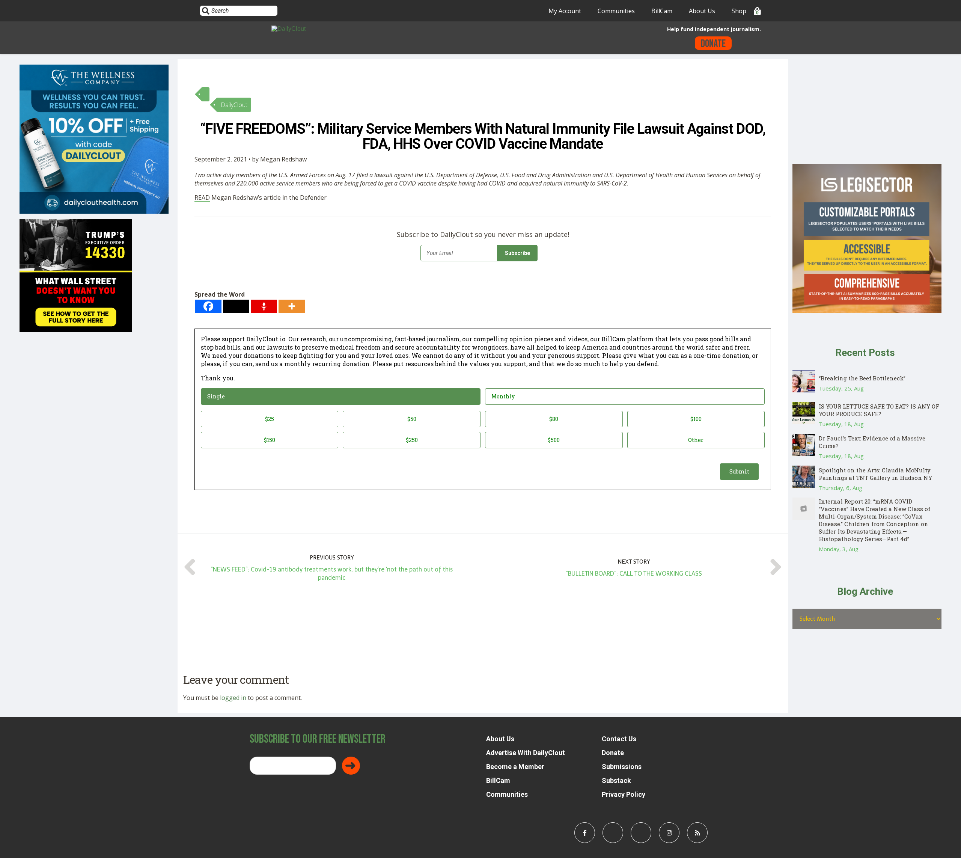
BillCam (661, 11)
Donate (713, 44)
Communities (616, 11)
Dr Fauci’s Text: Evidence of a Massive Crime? (872, 441)
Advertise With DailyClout (525, 753)
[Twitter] (236, 306)
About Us (702, 11)
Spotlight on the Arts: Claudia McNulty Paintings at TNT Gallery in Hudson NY (875, 473)
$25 (269, 418)
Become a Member (515, 767)
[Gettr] (264, 306)
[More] (292, 306)
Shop (739, 11)
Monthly (503, 396)
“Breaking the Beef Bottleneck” (862, 378)
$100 (696, 418)
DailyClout (234, 105)
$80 (553, 418)
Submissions (622, 767)
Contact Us (619, 739)
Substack (616, 780)
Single (216, 396)
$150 (269, 439)
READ (202, 197)
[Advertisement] (866, 111)
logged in (233, 698)
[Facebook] (208, 306)
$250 (412, 439)
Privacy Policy (623, 794)
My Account (564, 11)
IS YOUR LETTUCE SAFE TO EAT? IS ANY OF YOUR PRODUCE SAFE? (879, 410)
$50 (411, 418)
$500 (554, 439)
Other (695, 439)
